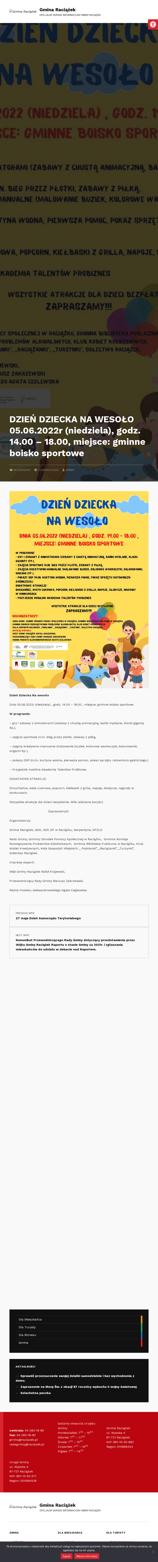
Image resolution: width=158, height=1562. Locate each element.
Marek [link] (70, 470)
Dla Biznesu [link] (27, 1335)
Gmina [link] (23, 1342)
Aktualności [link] (22, 470)
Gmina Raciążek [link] (58, 9)
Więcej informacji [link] (86, 1556)
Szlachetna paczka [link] (35, 1393)
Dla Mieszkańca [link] (30, 1319)
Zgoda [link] (66, 1556)
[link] (153, 24)
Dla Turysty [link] (27, 1327)
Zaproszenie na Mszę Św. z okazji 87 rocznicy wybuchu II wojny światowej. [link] (78, 1387)
